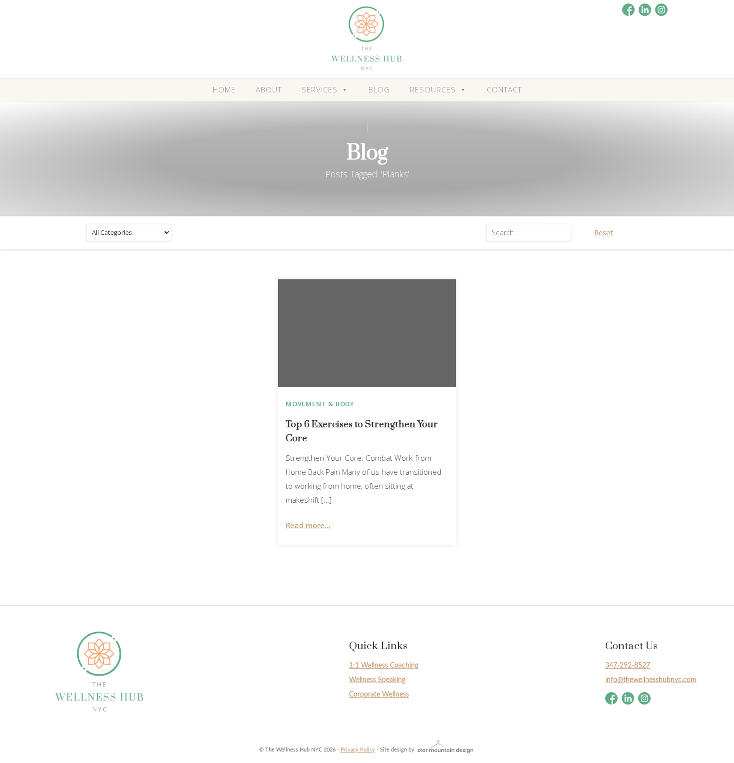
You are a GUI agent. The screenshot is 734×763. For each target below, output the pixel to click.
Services (320, 89)
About (269, 89)
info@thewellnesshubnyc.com (651, 680)
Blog (379, 89)
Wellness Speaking (377, 680)
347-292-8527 (627, 665)
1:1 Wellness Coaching (383, 665)
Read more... (308, 525)
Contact (504, 89)
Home (224, 89)
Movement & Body (320, 403)
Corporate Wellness (379, 694)
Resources (433, 89)
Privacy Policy (358, 750)
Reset (603, 232)
